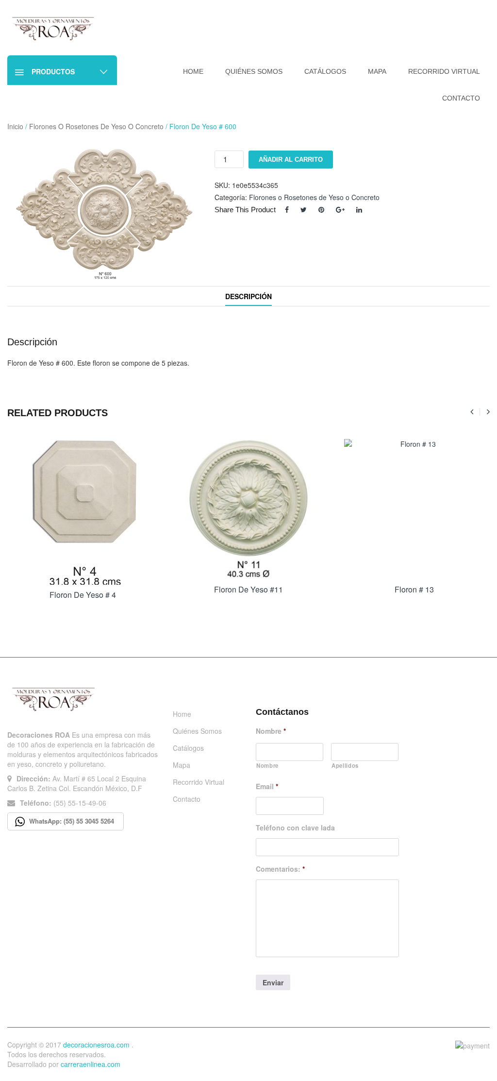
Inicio (15, 126)
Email (267, 786)
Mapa (181, 765)
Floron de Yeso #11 (248, 589)
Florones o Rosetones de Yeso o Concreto (96, 126)
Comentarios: (280, 868)
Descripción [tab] (248, 296)
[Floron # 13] (414, 509)
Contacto (186, 799)
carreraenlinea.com (90, 1064)
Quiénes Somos (197, 731)
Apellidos (345, 765)
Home (182, 714)
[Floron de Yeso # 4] (83, 512)
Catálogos (188, 748)
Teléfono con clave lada (295, 827)
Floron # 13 (414, 589)
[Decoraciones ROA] (55, 28)
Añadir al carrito (291, 159)
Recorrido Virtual (198, 782)
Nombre (271, 730)
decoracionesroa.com (96, 1044)
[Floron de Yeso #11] (248, 509)
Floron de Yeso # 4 (83, 594)
